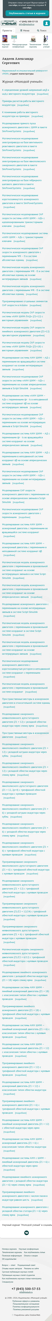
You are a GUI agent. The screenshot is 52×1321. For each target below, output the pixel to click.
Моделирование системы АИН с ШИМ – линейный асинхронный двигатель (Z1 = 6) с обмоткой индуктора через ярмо (26, 1161)
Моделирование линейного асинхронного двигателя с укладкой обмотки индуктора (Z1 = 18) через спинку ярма (25, 976)
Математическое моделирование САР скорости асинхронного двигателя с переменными (22, 513)
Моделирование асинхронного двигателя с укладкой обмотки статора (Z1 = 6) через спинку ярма (25, 1210)
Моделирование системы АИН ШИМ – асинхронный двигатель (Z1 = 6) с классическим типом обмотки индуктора (24, 1142)
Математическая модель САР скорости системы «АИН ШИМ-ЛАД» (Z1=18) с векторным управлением (23, 346)
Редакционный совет (26, 1265)
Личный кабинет (46, 23)
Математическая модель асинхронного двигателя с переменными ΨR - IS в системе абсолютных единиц (26, 290)
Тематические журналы (12, 1252)
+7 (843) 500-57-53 (28, 21)
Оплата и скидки (31, 1255)
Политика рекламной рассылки (26, 1309)
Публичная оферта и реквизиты (26, 1301)
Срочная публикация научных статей (17, 1272)
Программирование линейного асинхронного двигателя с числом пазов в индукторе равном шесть (24, 1195)
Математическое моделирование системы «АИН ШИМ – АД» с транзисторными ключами (25, 237)
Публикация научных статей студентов (18, 1275)
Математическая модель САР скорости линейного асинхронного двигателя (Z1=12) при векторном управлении (26, 331)
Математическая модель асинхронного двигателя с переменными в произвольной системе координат (25, 687)
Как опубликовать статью (34, 1252)
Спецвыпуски (7, 1282)
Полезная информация (12, 1255)
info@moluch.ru (26, 24)
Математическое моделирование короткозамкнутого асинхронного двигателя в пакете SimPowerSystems (22, 199)
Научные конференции (29, 1249)
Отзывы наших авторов (12, 1268)
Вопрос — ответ (8, 1265)
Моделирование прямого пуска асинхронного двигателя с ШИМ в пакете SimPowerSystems (24, 127)
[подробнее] (42, 93)
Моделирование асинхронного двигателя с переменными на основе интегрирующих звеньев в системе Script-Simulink (25, 608)
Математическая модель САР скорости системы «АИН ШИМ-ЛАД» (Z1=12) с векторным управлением (23, 316)
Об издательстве (9, 1259)
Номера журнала (9, 1249)
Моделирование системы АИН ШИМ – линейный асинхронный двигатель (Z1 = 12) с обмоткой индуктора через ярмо (25, 1123)
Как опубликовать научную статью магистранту (21, 1278)
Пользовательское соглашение (26, 1304)
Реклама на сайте (31, 1268)
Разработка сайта (27, 1315)
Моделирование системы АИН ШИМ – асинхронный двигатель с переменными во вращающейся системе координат (25, 528)
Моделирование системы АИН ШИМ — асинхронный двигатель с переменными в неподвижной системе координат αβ (24, 547)
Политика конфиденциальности (26, 1306)
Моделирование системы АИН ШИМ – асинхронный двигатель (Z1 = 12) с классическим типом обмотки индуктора (24, 1085)
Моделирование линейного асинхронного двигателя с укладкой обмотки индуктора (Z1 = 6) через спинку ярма (25, 1180)
